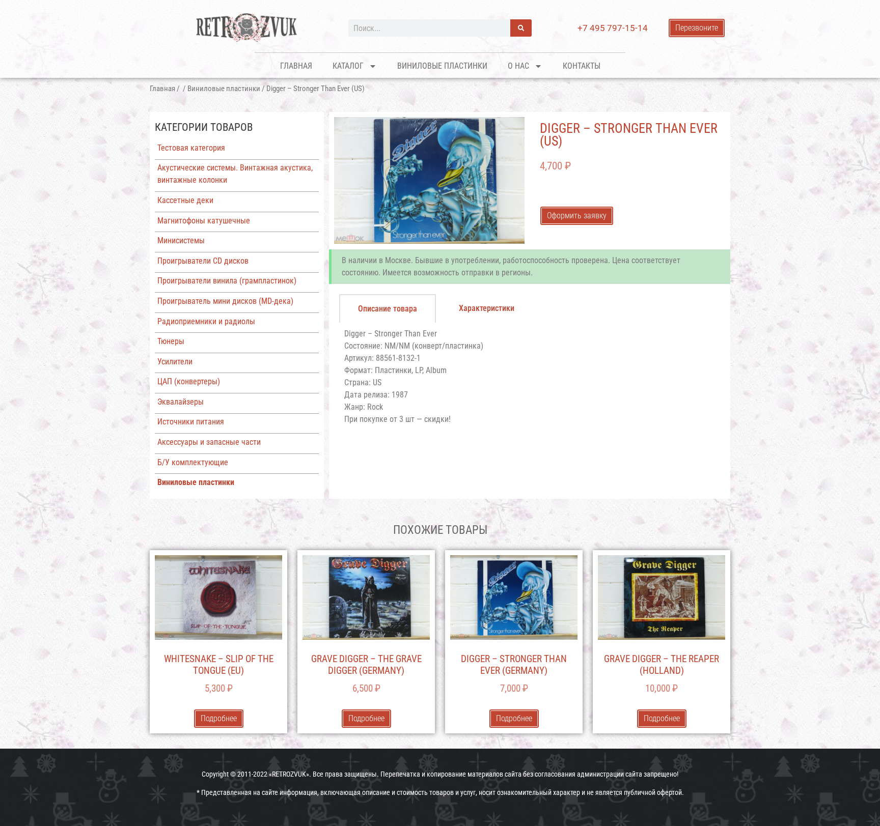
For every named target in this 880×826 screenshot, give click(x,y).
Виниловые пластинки (442, 66)
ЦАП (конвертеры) (188, 381)
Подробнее (219, 718)
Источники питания (190, 421)
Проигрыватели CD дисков (203, 261)
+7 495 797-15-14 (613, 28)
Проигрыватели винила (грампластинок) (226, 281)
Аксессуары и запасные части (209, 442)
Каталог (348, 66)
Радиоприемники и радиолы (206, 321)
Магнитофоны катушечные (203, 220)
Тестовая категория (191, 148)
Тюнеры (170, 341)
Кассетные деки (185, 200)
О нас (518, 66)
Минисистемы (181, 240)
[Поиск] (521, 28)
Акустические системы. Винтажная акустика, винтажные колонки (235, 174)
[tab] (387, 308)
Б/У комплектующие (192, 462)
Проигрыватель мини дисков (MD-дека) (225, 301)
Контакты (581, 66)
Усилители (175, 361)
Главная (296, 66)
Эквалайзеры (180, 402)
